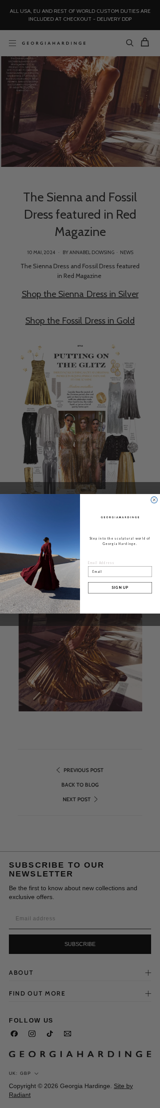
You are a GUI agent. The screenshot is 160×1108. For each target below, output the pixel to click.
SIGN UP (120, 588)
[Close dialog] (154, 500)
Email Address (101, 563)
